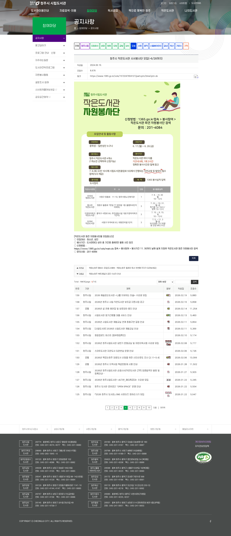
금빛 (121, 46)
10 (149, 408)
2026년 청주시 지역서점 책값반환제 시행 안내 (116, 364)
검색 (195, 282)
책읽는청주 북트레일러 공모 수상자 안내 (105, 274)
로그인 (163, 3)
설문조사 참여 (42, 82)
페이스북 (210, 521)
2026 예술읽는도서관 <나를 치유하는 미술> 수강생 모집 (121, 295)
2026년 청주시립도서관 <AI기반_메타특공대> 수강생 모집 (122, 380)
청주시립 (85, 46)
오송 (133, 46)
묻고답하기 (40, 45)
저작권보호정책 (202, 446)
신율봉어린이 (155, 46)
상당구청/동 (59, 429)
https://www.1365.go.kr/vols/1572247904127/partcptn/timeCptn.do (124, 76)
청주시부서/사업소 (30, 429)
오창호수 (95, 46)
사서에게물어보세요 (45, 90)
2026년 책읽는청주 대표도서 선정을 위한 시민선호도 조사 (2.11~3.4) (127, 358)
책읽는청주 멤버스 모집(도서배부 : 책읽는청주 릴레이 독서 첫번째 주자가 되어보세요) (122, 268)
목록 (194, 258)
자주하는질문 (41, 60)
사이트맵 (183, 3)
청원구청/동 (155, 429)
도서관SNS (196, 3)
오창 (115, 46)
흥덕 (146, 46)
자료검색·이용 (67, 10)
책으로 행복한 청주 (140, 10)
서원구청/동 (91, 429)
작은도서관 (167, 10)
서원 (140, 46)
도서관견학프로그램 (45, 67)
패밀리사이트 (188, 429)
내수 (127, 46)
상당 (103, 46)
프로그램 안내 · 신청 (45, 53)
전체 (77, 46)
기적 (186, 46)
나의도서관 (191, 10)
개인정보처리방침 (203, 442)
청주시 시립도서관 (50, 3)
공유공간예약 (42, 97)
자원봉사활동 (41, 75)
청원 (109, 46)
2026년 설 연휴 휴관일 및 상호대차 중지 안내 (116, 309)
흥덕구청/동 (123, 429)
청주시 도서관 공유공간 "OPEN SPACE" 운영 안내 (118, 387)
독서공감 (113, 10)
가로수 (179, 46)
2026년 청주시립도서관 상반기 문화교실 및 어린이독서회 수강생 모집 (127, 343)
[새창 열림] (203, 463)
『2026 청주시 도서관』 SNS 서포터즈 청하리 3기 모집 (119, 394)
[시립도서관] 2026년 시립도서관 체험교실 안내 (116, 329)
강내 (166, 46)
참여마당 (92, 10)
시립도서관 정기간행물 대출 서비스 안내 (113, 315)
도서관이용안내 (40, 10)
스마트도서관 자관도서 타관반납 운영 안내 (114, 351)
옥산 (172, 46)
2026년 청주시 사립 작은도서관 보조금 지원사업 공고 (119, 302)
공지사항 (39, 38)
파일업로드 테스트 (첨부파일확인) (110, 335)
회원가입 (173, 3)
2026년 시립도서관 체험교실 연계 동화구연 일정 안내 (119, 322)
